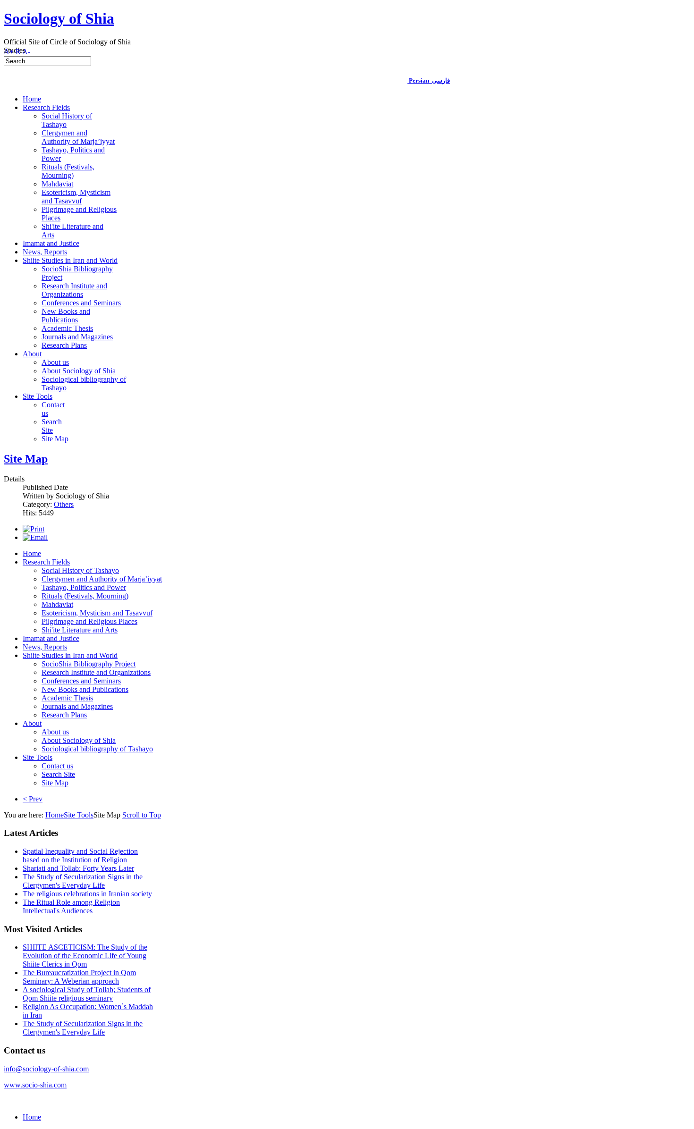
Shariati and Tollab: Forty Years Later (78, 868)
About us (55, 732)
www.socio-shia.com (35, 1085)
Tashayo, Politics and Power (84, 587)
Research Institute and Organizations (96, 672)
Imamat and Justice (51, 638)
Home (32, 553)
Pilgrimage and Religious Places (89, 621)
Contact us (57, 766)
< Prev (32, 799)
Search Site (58, 774)
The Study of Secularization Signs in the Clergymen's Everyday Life (83, 881)
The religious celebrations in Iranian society (87, 894)
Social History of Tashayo (80, 570)
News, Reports (45, 647)
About (32, 723)
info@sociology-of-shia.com (46, 1069)
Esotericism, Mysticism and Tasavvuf (97, 613)
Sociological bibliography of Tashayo (97, 749)
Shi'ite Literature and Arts (80, 630)
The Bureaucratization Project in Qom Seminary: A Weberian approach (79, 977)
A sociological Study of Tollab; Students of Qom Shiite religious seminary (87, 994)
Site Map (26, 459)
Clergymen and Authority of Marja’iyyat (102, 579)
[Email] (35, 537)
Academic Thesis (67, 698)
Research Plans (64, 715)
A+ (9, 52)
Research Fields (46, 562)
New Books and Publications (85, 689)
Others (64, 504)
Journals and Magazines (77, 706)
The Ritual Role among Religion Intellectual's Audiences (71, 906)
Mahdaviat (57, 604)
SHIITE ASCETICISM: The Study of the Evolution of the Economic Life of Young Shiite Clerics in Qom (85, 955)
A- (26, 52)
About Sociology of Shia (79, 740)
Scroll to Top (141, 815)
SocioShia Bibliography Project (88, 664)
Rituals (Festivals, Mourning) (85, 596)
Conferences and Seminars (81, 681)
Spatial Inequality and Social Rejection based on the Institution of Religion (80, 855)
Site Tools (37, 757)
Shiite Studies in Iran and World (70, 655)
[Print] (33, 529)
